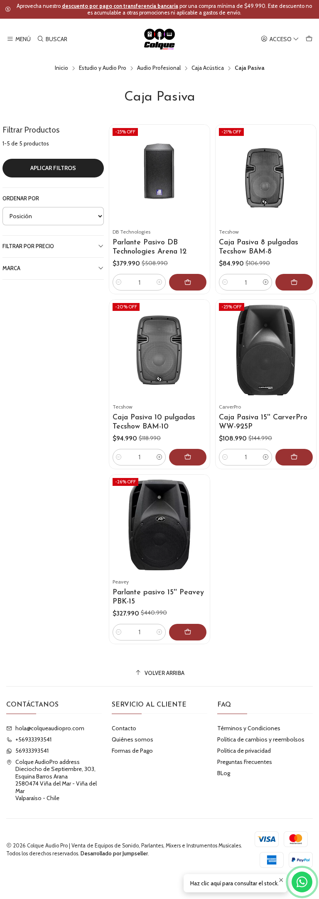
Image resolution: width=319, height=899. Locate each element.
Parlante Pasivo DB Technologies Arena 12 (149, 247)
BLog (223, 773)
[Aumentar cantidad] (159, 282)
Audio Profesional (159, 68)
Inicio (61, 68)
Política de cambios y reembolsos (260, 739)
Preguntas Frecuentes (244, 762)
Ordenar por (20, 198)
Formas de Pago (132, 750)
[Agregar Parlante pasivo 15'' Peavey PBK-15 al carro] (187, 632)
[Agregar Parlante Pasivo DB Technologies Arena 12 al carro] (187, 282)
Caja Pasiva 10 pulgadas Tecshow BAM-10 (154, 422)
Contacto (124, 728)
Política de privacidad (244, 750)
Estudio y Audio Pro (102, 68)
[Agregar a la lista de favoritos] (199, 165)
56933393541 (32, 750)
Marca (11, 268)
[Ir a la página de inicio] (159, 39)
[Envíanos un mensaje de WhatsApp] (302, 882)
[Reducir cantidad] (119, 282)
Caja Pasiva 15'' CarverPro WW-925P (263, 422)
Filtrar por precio (28, 246)
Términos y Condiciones (248, 728)
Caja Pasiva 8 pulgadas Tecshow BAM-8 (258, 247)
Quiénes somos (132, 739)
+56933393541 (33, 739)
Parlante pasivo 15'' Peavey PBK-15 (158, 597)
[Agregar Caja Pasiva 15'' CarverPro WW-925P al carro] (294, 457)
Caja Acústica (207, 68)
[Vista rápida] (199, 185)
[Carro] (309, 39)
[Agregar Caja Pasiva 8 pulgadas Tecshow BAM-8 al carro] (294, 282)
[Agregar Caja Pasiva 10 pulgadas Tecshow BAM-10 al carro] (187, 457)
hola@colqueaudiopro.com (49, 728)
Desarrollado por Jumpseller (114, 853)
